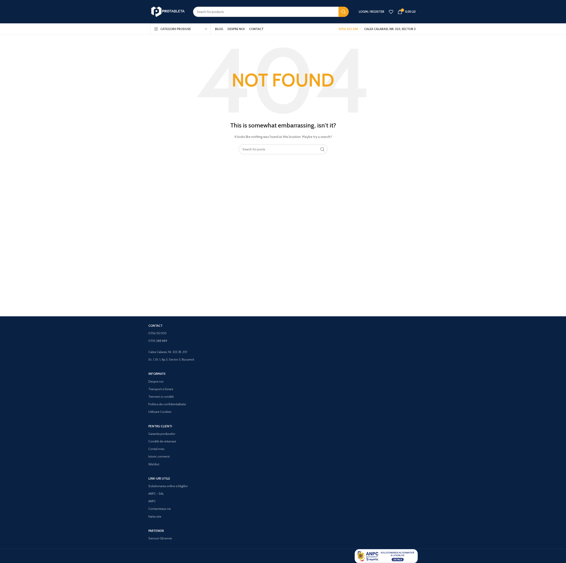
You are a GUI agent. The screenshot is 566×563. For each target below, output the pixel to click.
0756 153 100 (157, 333)
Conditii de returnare (162, 441)
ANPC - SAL (156, 494)
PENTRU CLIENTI (160, 426)
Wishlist (153, 464)
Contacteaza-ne (159, 509)
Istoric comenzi (159, 456)
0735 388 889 (157, 341)
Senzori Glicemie (160, 538)
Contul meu (156, 449)
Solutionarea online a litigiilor (168, 486)
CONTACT (155, 326)
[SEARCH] (343, 12)
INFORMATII (156, 374)
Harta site (154, 517)
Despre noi (155, 381)
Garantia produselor (161, 434)
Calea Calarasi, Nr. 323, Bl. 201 (167, 352)
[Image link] (386, 556)
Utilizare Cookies (159, 412)
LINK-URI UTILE (159, 478)
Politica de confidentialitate (167, 404)
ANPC (152, 501)
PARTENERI (156, 531)
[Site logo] (168, 11)
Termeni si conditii (161, 397)
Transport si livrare (160, 389)
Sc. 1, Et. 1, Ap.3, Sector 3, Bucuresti (171, 359)
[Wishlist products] (391, 11)
